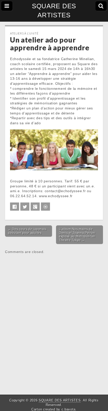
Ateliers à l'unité (24, 33)
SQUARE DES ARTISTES (54, 10)
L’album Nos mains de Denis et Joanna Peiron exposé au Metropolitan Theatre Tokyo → (77, 234)
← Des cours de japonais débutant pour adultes (27, 230)
